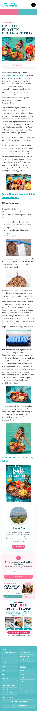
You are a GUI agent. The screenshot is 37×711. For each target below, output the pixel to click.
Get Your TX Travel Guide (27, 12)
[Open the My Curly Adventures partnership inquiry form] (18, 590)
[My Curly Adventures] (15, 4)
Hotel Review (6, 682)
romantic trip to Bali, (16, 75)
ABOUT (4, 670)
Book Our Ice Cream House (9, 12)
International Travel (8, 692)
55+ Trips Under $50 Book (8, 653)
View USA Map (24, 656)
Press (22, 674)
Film (21, 681)
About (22, 670)
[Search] (33, 5)
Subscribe (18, 576)
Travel (4, 662)
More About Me (18, 547)
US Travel (5, 689)
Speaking (23, 677)
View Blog (5, 678)
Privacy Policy (24, 692)
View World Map (25, 659)
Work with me (24, 685)
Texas (4, 658)
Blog (3, 666)
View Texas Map (25, 652)
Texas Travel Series (8, 685)
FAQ (21, 688)
